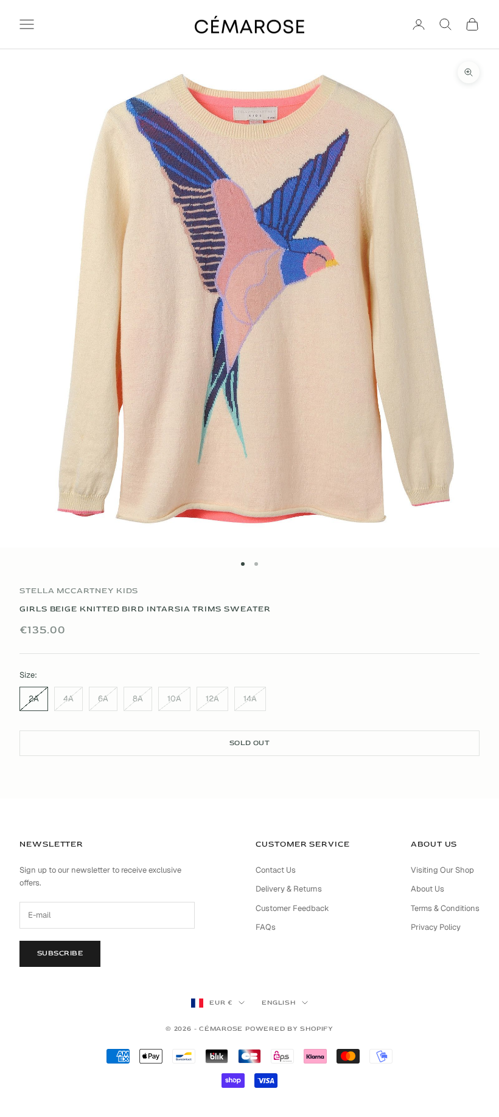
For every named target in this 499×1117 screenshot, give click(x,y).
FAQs (266, 927)
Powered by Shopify (289, 1029)
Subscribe (60, 953)
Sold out (249, 743)
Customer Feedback (292, 908)
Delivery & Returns (289, 889)
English (278, 1002)
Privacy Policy (436, 927)
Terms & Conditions (445, 908)
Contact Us (276, 870)
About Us (427, 889)
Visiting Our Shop (442, 870)
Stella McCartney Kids (78, 591)
